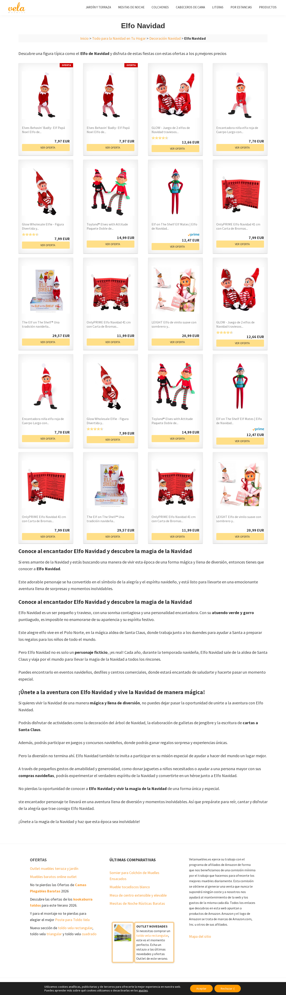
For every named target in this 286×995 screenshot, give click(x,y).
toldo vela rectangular (75, 927)
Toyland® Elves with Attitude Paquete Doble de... (107, 226)
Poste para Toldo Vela (72, 919)
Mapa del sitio (200, 936)
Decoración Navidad (165, 38)
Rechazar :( (227, 988)
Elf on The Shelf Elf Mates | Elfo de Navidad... (174, 226)
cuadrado (89, 933)
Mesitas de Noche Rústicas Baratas (137, 903)
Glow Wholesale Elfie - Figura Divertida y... (43, 226)
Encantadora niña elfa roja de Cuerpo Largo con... (237, 130)
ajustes (143, 990)
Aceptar (201, 988)
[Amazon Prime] (193, 235)
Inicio (84, 38)
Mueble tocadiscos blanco (130, 886)
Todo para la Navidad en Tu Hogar (119, 38)
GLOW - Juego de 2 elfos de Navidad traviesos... (171, 130)
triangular (54, 933)
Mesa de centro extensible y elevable (138, 895)
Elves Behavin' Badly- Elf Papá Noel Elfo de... (43, 130)
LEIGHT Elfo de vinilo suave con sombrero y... (174, 324)
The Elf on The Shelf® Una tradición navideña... (40, 324)
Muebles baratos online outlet (53, 876)
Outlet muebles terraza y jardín (54, 868)
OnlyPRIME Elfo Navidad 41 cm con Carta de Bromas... (238, 226)
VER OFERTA (47, 147)
